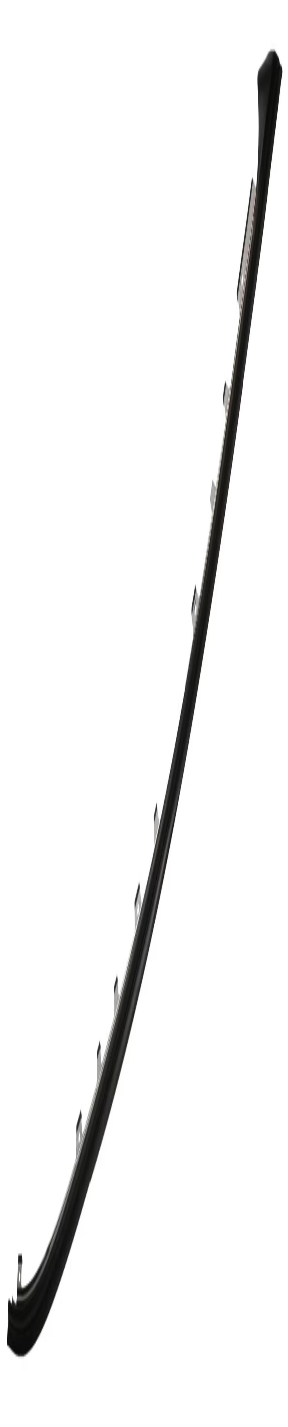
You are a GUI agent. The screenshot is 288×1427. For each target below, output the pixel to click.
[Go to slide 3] (6, 618)
